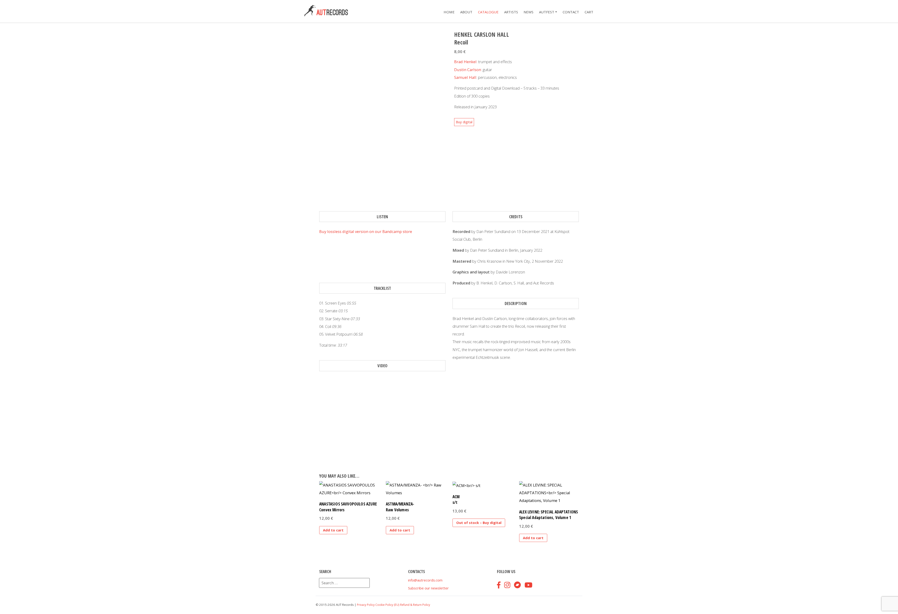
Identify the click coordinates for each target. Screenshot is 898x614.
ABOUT (466, 12)
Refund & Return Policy (415, 605)
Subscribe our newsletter (428, 588)
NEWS (528, 12)
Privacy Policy (366, 605)
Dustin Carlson (467, 69)
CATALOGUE (488, 12)
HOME (449, 12)
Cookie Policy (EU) (387, 605)
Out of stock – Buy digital (478, 522)
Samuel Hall (465, 77)
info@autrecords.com (425, 580)
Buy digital (464, 122)
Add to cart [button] (333, 530)
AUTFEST (546, 12)
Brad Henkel (465, 61)
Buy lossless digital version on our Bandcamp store (365, 231)
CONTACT (571, 12)
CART (589, 12)
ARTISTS (511, 12)
